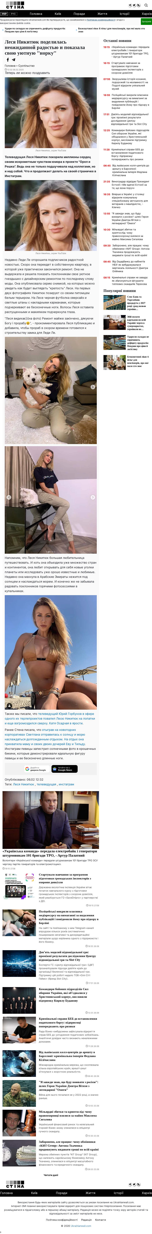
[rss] (138, 5)
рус (13, 13)
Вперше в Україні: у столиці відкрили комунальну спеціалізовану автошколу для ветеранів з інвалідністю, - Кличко (130, 201)
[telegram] (130, 5)
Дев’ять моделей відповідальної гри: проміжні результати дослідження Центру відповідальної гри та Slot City (130, 119)
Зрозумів (146, 21)
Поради (79, 14)
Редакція (86, 1219)
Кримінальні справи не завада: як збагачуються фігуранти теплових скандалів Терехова (130, 280)
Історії (124, 14)
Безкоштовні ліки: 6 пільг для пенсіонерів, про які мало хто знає (111, 30)
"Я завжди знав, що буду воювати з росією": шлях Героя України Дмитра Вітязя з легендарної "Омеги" (130, 218)
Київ (58, 14)
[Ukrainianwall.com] (15, 5)
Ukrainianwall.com (81, 1225)
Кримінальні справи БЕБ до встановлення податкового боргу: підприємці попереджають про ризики (127, 154)
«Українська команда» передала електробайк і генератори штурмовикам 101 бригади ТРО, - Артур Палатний (130, 51)
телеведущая (46, 784)
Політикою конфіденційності (101, 20)
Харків (147, 14)
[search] (146, 5)
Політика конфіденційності (62, 1219)
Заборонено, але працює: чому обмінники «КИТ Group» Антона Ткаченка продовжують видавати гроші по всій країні (130, 250)
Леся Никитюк (23, 784)
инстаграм (66, 784)
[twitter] (134, 5)
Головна (36, 14)
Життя (102, 14)
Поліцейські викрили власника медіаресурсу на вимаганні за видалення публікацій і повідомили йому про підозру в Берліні (130, 101)
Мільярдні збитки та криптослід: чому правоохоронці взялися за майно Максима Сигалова (127, 234)
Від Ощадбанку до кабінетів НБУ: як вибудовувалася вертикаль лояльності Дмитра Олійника (130, 266)
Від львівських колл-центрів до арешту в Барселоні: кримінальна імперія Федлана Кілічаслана (130, 170)
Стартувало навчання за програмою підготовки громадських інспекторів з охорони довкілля (127, 67)
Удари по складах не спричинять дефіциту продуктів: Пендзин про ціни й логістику (35, 30)
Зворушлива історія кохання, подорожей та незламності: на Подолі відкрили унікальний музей (130, 83)
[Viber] (20, 60)
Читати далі (51, 1175)
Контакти (100, 1219)
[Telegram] (14, 60)
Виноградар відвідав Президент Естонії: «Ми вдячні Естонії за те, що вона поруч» (130, 184)
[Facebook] (8, 60)
